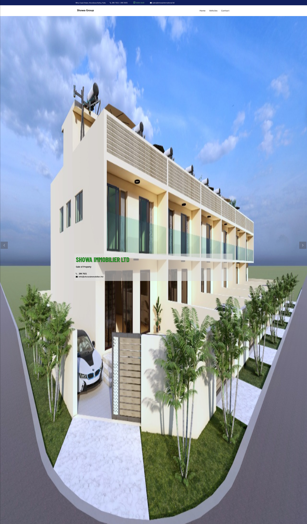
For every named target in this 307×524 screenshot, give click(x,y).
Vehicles (213, 10)
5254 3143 (138, 3)
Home (203, 10)
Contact (225, 10)
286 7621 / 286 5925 (120, 3)
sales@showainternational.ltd (163, 3)
